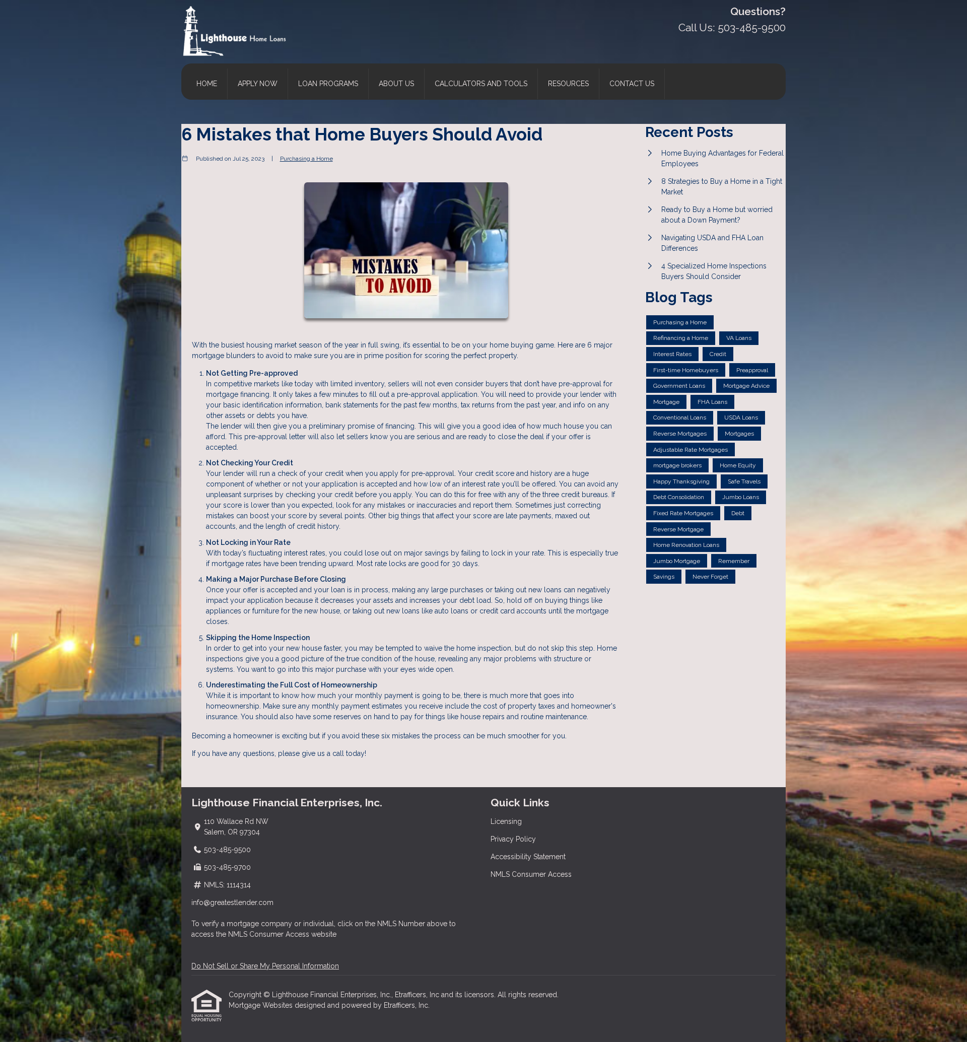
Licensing (506, 821)
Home (206, 84)
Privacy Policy (513, 839)
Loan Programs (328, 84)
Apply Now (258, 84)
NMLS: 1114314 (227, 885)
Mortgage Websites (262, 1005)
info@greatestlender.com (232, 902)
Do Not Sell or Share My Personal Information (265, 966)
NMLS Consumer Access (531, 874)
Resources (568, 84)
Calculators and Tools (481, 84)
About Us (396, 84)
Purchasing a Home (306, 158)
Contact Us (631, 84)
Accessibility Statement (528, 857)
